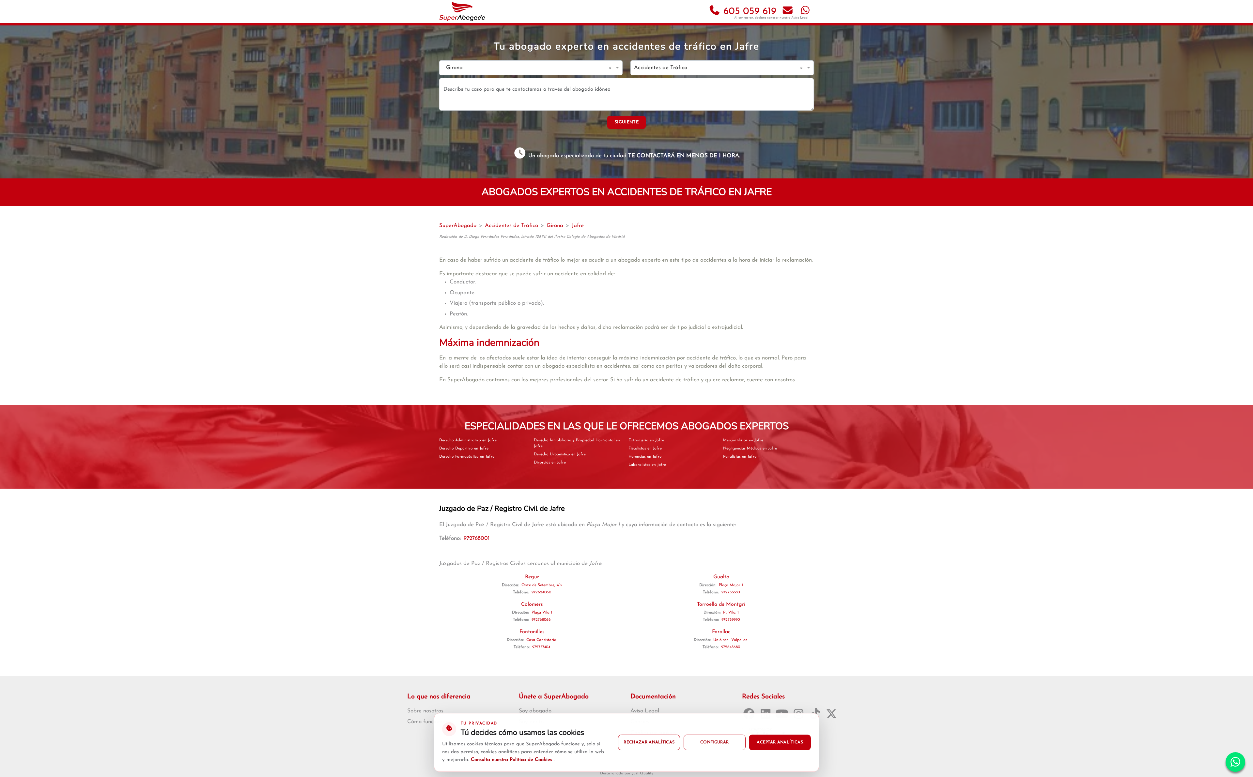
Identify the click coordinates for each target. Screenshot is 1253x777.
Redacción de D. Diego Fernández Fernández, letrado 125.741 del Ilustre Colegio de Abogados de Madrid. (532, 237)
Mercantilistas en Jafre (743, 440)
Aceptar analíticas (780, 742)
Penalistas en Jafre (739, 457)
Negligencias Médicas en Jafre (750, 448)
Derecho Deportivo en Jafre (463, 448)
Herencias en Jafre (644, 457)
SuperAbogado (457, 225)
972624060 (541, 592)
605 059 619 (748, 12)
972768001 (477, 538)
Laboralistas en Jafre (647, 465)
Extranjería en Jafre (646, 440)
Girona (555, 225)
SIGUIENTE (626, 122)
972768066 (541, 620)
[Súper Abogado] (462, 11)
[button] (611, 68)
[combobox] (524, 68)
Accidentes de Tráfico (511, 225)
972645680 (730, 647)
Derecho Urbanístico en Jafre (560, 454)
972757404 (541, 647)
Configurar (714, 742)
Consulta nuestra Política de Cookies (512, 759)
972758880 (730, 592)
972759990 (730, 620)
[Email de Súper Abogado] (788, 12)
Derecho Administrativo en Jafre (468, 440)
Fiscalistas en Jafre (645, 448)
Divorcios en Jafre (550, 463)
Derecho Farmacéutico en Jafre (466, 457)
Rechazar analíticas (649, 742)
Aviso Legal (800, 18)
